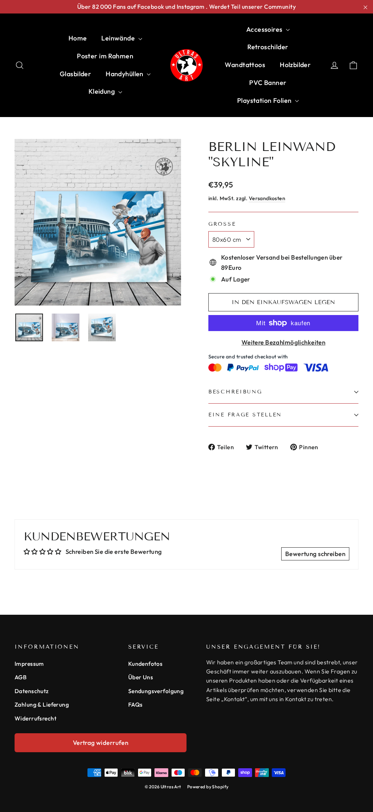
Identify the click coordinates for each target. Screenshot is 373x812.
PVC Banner (267, 82)
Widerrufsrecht (35, 718)
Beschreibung (235, 392)
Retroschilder (267, 47)
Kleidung (103, 91)
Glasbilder (75, 74)
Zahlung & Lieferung (42, 704)
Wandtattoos (245, 65)
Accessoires (265, 29)
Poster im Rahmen (105, 56)
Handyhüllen (125, 74)
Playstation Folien (265, 100)
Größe (222, 224)
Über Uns (140, 677)
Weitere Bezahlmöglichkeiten (283, 342)
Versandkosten (267, 198)
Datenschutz (32, 691)
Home (77, 38)
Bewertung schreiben (315, 553)
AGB (21, 677)
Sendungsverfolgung (156, 691)
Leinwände (118, 38)
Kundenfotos (145, 663)
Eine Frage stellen (245, 415)
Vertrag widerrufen (101, 742)
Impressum (29, 663)
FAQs (135, 704)
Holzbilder (295, 65)
